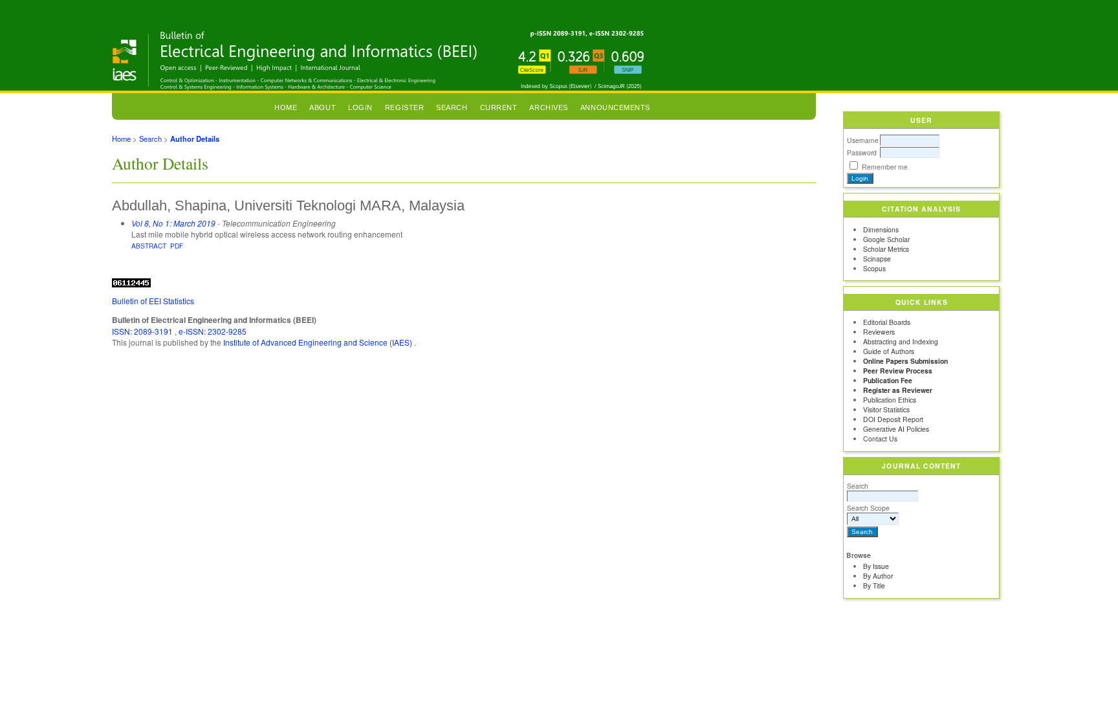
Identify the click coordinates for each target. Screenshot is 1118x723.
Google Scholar (886, 239)
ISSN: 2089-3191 (143, 331)
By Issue (876, 566)
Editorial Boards (886, 322)
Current (499, 107)
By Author (878, 576)
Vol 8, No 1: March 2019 (173, 222)
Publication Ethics (889, 400)
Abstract (148, 245)
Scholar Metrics (886, 249)
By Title (874, 585)
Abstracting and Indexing (900, 341)
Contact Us (880, 438)
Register (404, 107)
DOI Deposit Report (893, 419)
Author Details (194, 138)
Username (863, 140)
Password (862, 152)
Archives (548, 107)
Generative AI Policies (896, 429)
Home (285, 107)
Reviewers (879, 332)
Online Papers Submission (905, 361)
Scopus (874, 268)
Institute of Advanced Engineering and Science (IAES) (318, 342)
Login (360, 107)
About (322, 107)
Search (857, 486)
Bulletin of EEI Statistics (153, 300)
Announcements (615, 107)
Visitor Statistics (886, 409)
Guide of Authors (888, 351)
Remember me (885, 167)
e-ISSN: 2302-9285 (213, 331)
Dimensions (881, 229)
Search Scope (868, 508)
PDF (176, 245)
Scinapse (877, 258)
